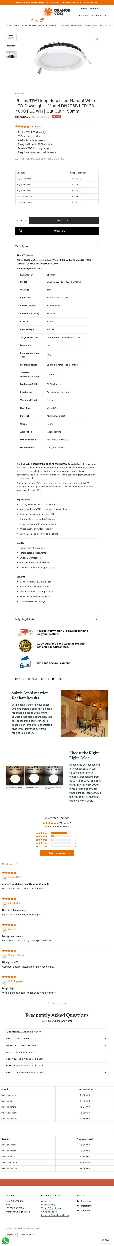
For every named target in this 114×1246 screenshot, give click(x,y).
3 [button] (58, 1003)
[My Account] (36, 20)
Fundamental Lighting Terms (24, 1032)
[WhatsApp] (54, 679)
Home (8, 25)
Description (22, 246)
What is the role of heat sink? (25, 1073)
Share (21, 679)
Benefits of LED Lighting (21, 1045)
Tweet (34, 679)
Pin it (46, 679)
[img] (9, 872)
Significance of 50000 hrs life (25, 1059)
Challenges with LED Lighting (24, 1066)
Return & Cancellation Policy (55, 1215)
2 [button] (53, 1003)
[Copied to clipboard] (61, 679)
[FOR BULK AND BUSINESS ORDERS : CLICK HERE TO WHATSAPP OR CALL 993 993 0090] (57, 2)
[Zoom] (97, 39)
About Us (45, 1201)
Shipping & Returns (27, 619)
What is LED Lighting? (19, 1039)
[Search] (32, 20)
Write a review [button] (57, 853)
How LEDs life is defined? (21, 1052)
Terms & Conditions (51, 1208)
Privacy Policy (48, 1204)
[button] (22, 126)
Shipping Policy (49, 1211)
